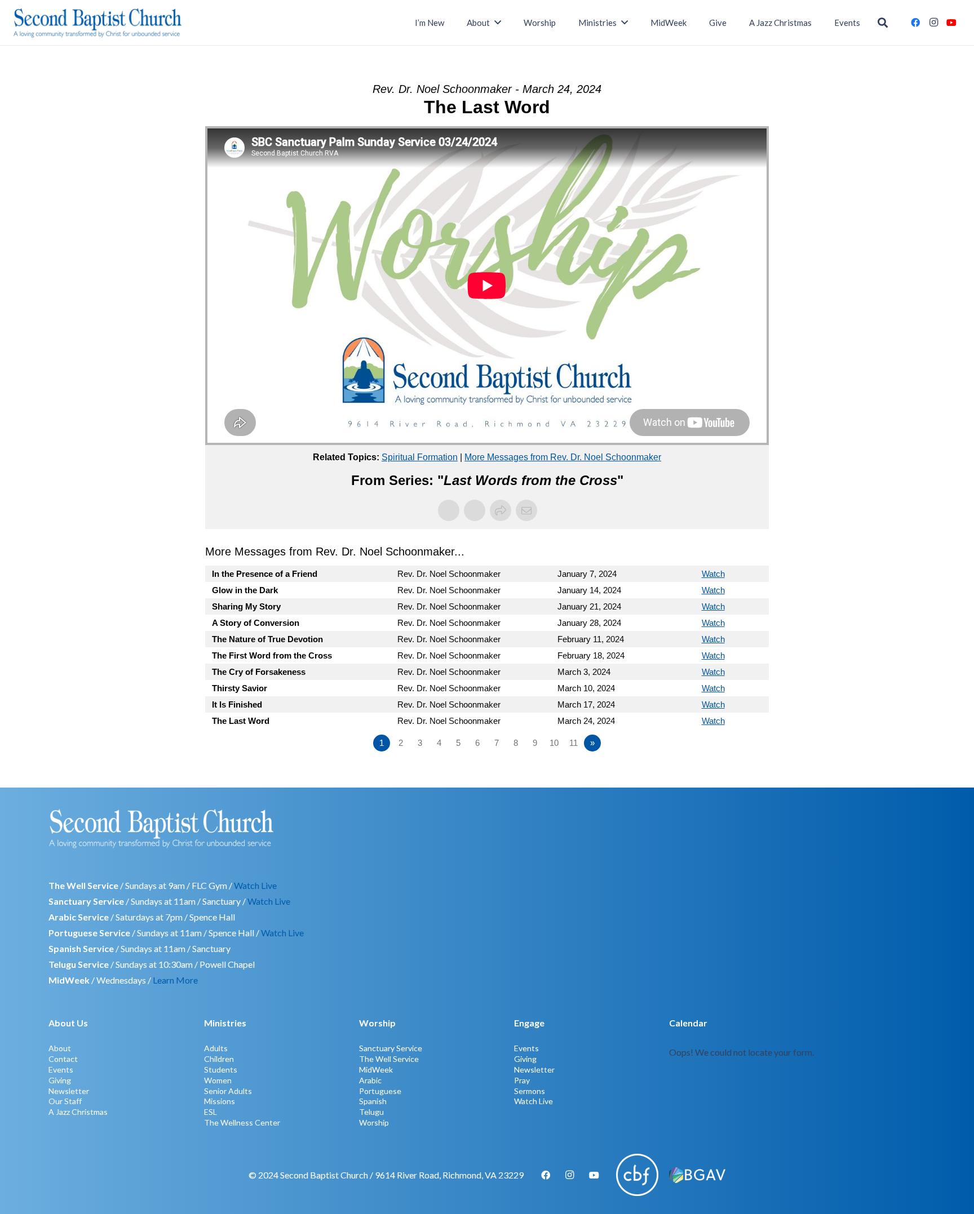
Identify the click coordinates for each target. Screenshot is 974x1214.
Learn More (175, 980)
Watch (713, 574)
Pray (522, 1080)
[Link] (797, 1071)
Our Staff (65, 1101)
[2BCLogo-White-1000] (486, 828)
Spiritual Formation (420, 457)
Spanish (373, 1101)
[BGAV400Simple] (697, 1175)
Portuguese (380, 1091)
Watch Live (255, 885)
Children (219, 1059)
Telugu (371, 1112)
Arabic (370, 1080)
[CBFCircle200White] (637, 1175)
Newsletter (68, 1091)
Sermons (529, 1091)
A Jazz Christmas (78, 1112)
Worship (374, 1122)
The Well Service (389, 1059)
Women (218, 1080)
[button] (882, 22)
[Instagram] (933, 23)
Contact (63, 1059)
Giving (59, 1080)
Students (220, 1069)
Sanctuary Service (390, 1048)
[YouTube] (951, 23)
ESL (210, 1112)
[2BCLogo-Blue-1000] (98, 22)
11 (573, 743)
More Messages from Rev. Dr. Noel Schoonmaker (562, 457)
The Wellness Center (242, 1122)
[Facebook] (915, 23)
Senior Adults (228, 1091)
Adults (216, 1048)
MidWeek (376, 1069)
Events (60, 1069)
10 (554, 743)
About (59, 1048)
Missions (219, 1101)
